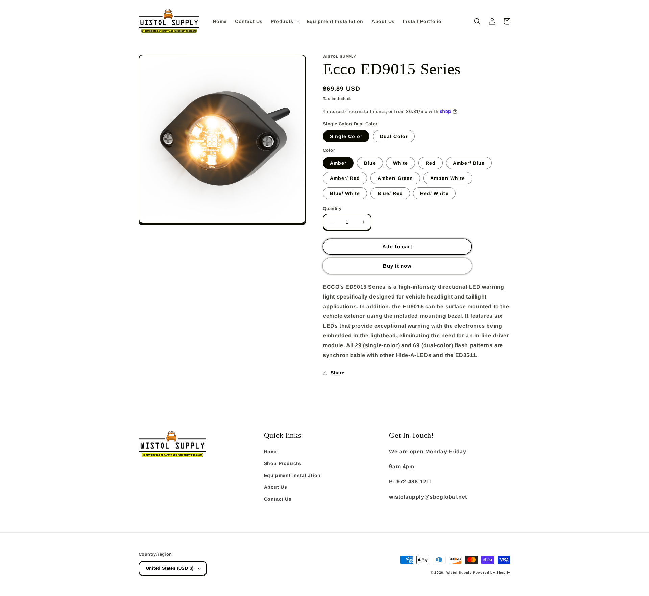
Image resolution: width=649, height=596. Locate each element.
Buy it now (397, 266)
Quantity (332, 208)
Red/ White (434, 193)
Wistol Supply (459, 572)
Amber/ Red (345, 178)
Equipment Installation (292, 475)
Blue (370, 163)
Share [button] (338, 372)
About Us (275, 487)
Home (271, 451)
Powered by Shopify (491, 572)
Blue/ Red (390, 193)
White (400, 163)
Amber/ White (447, 178)
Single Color (346, 136)
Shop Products (282, 463)
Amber (338, 163)
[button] (285, 21)
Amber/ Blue (469, 163)
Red (431, 163)
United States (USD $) (169, 568)
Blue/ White (345, 193)
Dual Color (394, 136)
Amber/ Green (395, 178)
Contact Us (278, 499)
